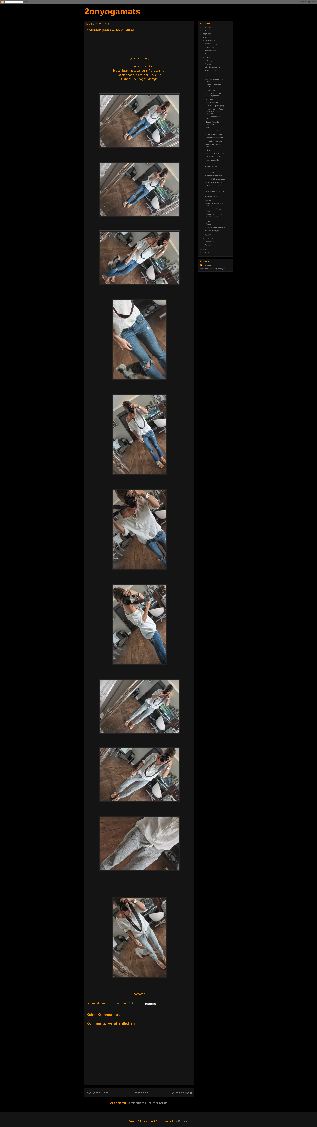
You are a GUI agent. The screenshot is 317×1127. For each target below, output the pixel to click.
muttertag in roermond (213, 176)
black (207, 163)
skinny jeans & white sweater (212, 145)
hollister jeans (210, 150)
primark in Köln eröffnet (214, 182)
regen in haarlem (211, 70)
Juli (206, 57)
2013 (205, 249)
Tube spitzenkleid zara (213, 141)
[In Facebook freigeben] (153, 1004)
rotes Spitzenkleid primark (215, 67)
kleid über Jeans (211, 200)
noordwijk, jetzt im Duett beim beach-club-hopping (214, 111)
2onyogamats (112, 11)
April (207, 235)
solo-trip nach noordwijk (214, 138)
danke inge (209, 99)
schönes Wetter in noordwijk (212, 123)
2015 (205, 34)
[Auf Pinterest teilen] (155, 1004)
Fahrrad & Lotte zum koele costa (213, 86)
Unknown (207, 265)
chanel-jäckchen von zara (215, 227)
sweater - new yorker (213, 231)
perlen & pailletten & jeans (215, 153)
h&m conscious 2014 (213, 157)
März (207, 238)
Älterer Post (182, 1092)
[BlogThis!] (148, 1004)
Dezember (209, 40)
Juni (207, 61)
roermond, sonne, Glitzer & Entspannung (214, 215)
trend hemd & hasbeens (214, 197)
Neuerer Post (97, 1092)
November (209, 44)
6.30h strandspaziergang (214, 106)
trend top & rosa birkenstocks (211, 168)
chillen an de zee (211, 102)
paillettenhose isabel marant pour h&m (213, 187)
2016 (205, 31)
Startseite (140, 1092)
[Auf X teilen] (150, 1004)
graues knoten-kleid (212, 160)
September (209, 50)
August (208, 54)
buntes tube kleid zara (213, 134)
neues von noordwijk (213, 131)
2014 (205, 37)
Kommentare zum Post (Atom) (148, 1103)
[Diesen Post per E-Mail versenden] (146, 1004)
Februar (208, 242)
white (207, 127)
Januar (208, 245)
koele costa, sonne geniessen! (212, 75)
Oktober (208, 47)
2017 (205, 27)
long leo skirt (209, 172)
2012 (205, 253)
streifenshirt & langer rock (215, 179)
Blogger (183, 1121)
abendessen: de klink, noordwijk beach (213, 94)
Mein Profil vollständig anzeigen (212, 269)
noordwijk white (211, 90)
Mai (206, 64)
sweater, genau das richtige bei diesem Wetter (213, 222)
